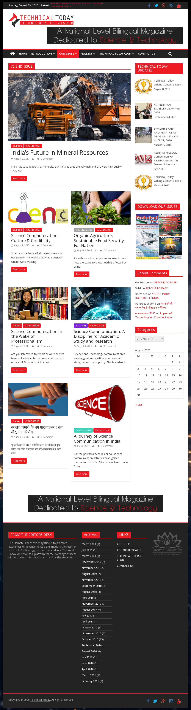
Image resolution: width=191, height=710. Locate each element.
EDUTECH (81, 325)
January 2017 (89, 627)
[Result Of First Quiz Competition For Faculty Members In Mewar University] (143, 161)
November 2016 (91, 633)
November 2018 (91, 580)
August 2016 (89, 651)
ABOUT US (123, 544)
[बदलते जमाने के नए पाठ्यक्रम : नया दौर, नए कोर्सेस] (38, 385)
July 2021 (87, 550)
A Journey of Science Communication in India (97, 438)
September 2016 (92, 645)
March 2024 (89, 544)
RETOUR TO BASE (165, 282)
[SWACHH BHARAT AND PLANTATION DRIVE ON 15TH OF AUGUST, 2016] (143, 137)
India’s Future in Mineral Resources (59, 152)
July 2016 (87, 657)
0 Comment (46, 158)
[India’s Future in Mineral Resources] (69, 75)
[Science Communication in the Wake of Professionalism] (38, 290)
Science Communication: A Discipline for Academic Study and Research (99, 336)
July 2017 (87, 615)
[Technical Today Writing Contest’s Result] (143, 89)
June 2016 (88, 663)
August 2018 (89, 591)
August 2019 (89, 574)
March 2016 (89, 675)
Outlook (17, 145)
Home (23, 53)
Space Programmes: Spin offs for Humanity (77, 5)
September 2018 (92, 585)
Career (16, 325)
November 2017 (91, 603)
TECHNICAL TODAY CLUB (115, 53)
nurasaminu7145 (145, 313)
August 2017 (89, 609)
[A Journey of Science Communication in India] (101, 385)
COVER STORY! (83, 430)
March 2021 (89, 556)
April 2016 (88, 669)
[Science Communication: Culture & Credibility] (38, 194)
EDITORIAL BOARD (129, 550)
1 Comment (107, 445)
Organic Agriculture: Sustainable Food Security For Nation (99, 240)
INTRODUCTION (41, 53)
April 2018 (88, 597)
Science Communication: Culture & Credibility (35, 238)
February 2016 (90, 681)
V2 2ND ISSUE (33, 145)
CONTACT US (146, 53)
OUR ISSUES (66, 53)
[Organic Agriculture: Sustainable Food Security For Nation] (101, 194)
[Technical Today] (41, 15)
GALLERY (86, 53)
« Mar (138, 404)
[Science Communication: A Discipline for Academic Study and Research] (101, 290)
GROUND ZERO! (84, 229)
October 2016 (90, 639)
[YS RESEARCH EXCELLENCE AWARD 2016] (143, 113)
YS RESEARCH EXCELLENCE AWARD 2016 (167, 108)
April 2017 (88, 621)
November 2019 (91, 568)
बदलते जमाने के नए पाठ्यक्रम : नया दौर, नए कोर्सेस (37, 429)
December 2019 (91, 562)
